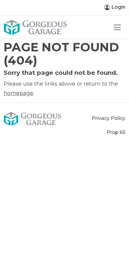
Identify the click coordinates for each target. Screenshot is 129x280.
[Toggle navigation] (117, 27)
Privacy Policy (108, 118)
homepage (18, 93)
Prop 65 (115, 132)
